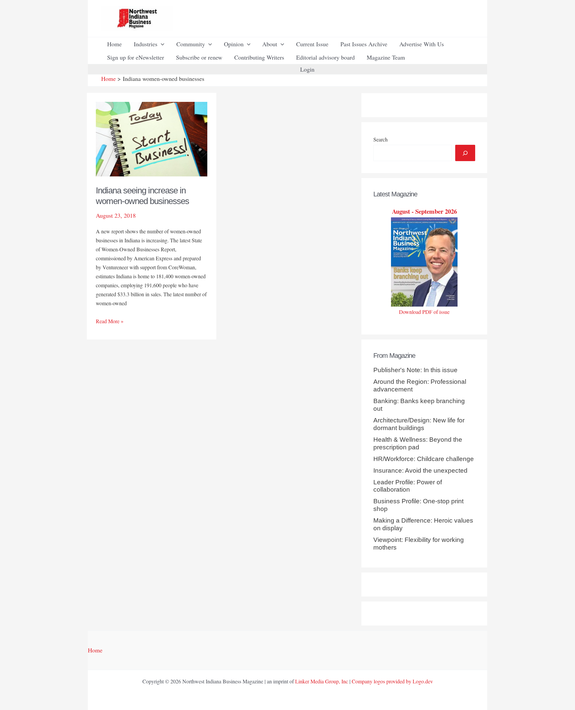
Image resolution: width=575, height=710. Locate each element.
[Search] (465, 153)
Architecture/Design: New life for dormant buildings (419, 424)
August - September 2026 (424, 211)
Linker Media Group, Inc (321, 681)
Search (380, 139)
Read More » (109, 321)
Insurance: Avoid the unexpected (420, 470)
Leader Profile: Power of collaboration (407, 486)
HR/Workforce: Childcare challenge (423, 458)
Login (307, 69)
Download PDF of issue (424, 311)
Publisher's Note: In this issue (415, 369)
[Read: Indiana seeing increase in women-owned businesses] (151, 138)
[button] (160, 44)
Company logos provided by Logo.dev (392, 681)
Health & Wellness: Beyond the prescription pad (417, 443)
